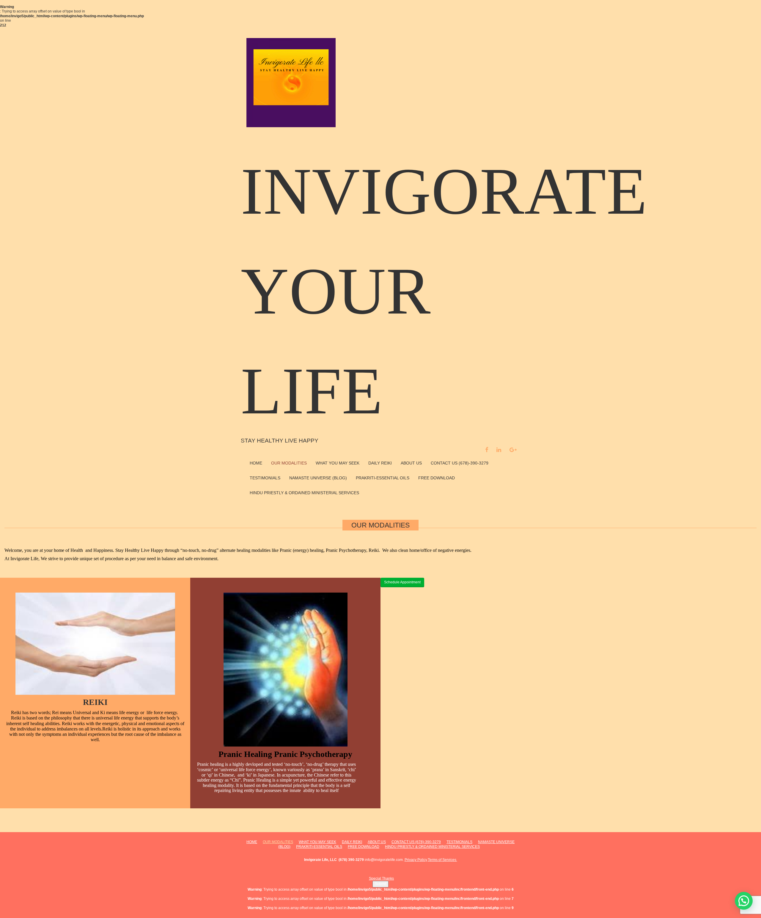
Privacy (410, 860)
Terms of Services (442, 860)
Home (256, 463)
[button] (744, 901)
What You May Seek (337, 463)
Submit (380, 884)
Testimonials (265, 477)
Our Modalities (289, 463)
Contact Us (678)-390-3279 (459, 463)
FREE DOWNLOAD (436, 477)
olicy (423, 860)
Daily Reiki (380, 463)
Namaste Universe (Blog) (318, 477)
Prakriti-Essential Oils (382, 477)
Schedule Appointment (402, 582)
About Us (411, 463)
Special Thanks (381, 878)
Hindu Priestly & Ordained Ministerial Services (304, 492)
